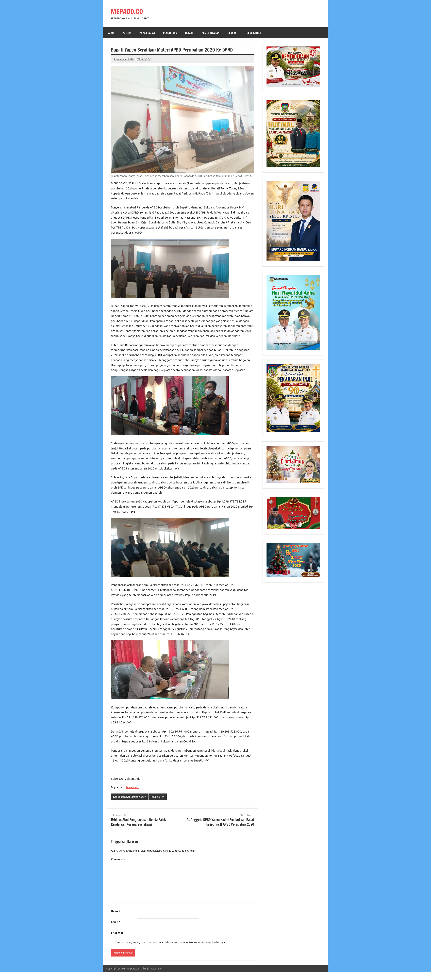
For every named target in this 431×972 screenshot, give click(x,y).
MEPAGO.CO (127, 11)
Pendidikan (170, 33)
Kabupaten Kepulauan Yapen (129, 796)
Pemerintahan (211, 33)
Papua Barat (147, 33)
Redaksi (232, 33)
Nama (115, 911)
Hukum (189, 33)
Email (115, 922)
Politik (126, 33)
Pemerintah (132, 787)
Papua (110, 33)
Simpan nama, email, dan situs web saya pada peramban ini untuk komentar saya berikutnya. (170, 942)
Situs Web (117, 932)
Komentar (118, 859)
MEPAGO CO (144, 59)
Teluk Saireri (253, 33)
